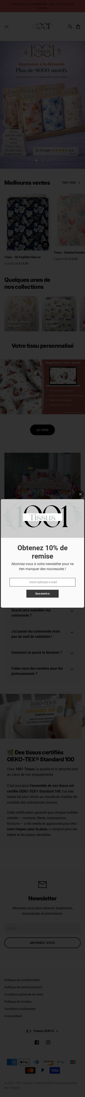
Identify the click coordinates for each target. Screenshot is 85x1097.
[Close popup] (80, 494)
